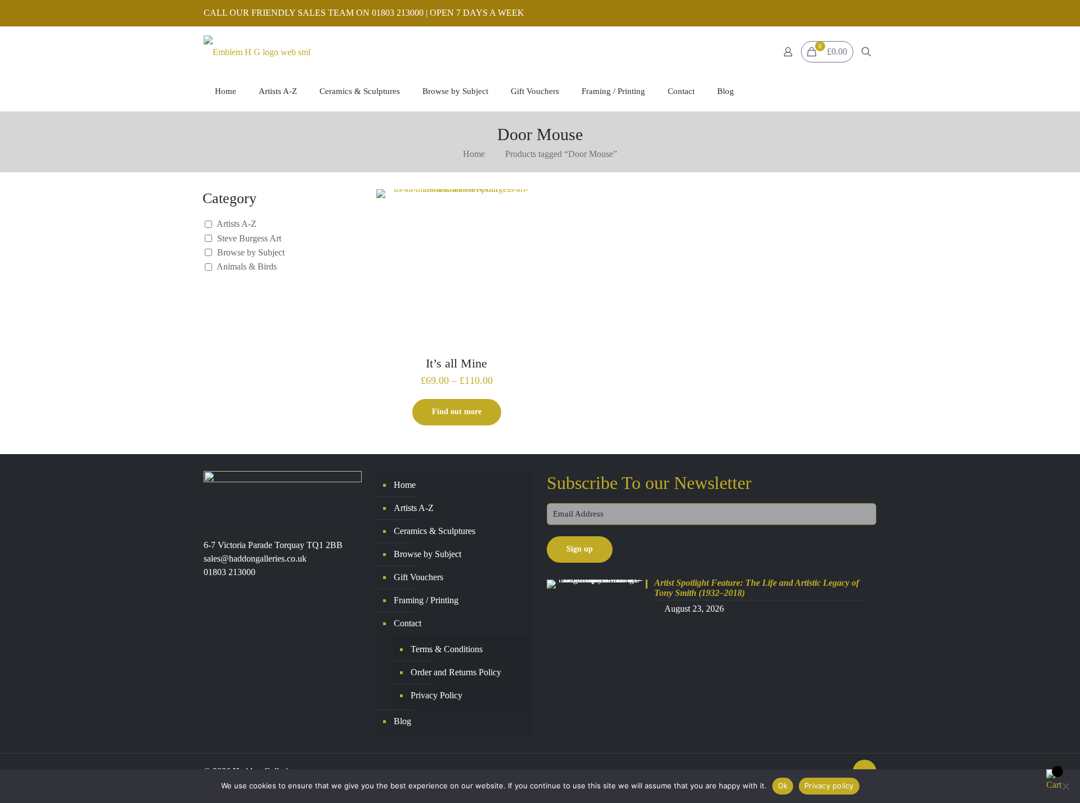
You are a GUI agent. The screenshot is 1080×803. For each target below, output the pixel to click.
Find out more (457, 411)
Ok (783, 785)
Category (229, 198)
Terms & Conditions (447, 649)
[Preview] (521, 229)
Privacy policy (829, 785)
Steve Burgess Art (249, 238)
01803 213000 (229, 572)
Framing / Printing (426, 600)
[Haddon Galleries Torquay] (257, 51)
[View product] (521, 205)
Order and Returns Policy (456, 672)
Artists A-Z (236, 223)
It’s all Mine (456, 363)
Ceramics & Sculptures (434, 531)
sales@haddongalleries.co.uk (255, 558)
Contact (407, 623)
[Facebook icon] (856, 13)
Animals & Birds (247, 266)
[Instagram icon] (870, 13)
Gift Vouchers (418, 577)
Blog (402, 721)
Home (474, 154)
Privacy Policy (436, 695)
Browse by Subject (251, 252)
